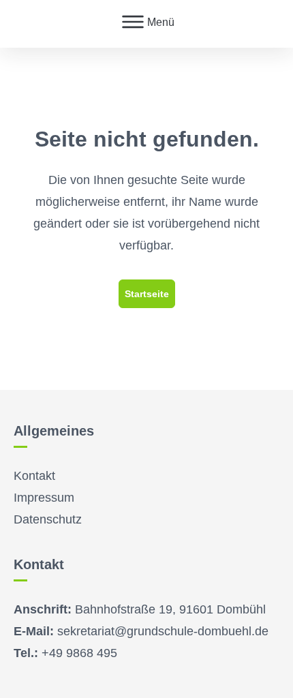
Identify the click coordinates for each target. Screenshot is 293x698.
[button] (147, 24)
